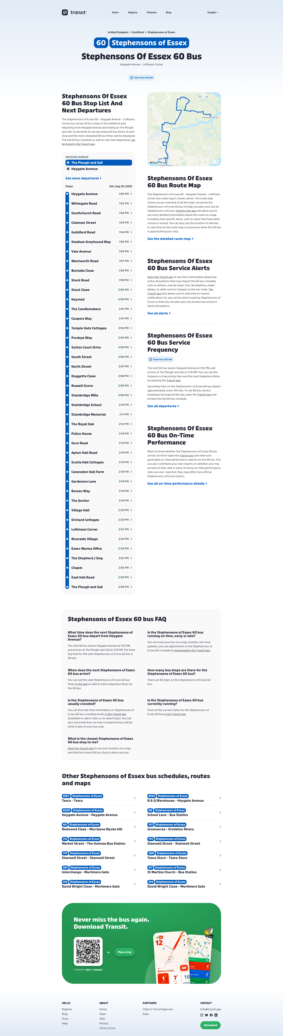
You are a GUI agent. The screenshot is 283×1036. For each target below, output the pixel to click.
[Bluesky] (206, 1015)
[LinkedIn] (215, 1015)
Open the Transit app (160, 277)
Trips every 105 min (143, 77)
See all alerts (157, 313)
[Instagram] (201, 1015)
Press (65, 1018)
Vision (115, 12)
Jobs (102, 1018)
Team (102, 1013)
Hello (66, 1003)
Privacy (103, 1023)
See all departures (161, 406)
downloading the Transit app (192, 650)
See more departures (82, 178)
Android (98, 969)
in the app (81, 684)
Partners (152, 12)
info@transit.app (210, 1009)
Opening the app (186, 210)
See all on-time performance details (175, 483)
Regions (132, 12)
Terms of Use (107, 1028)
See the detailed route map (169, 238)
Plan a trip (124, 952)
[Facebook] (211, 1015)
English (212, 12)
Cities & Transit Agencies (158, 1009)
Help (65, 1023)
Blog (168, 12)
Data (146, 1013)
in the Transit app (115, 714)
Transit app (174, 380)
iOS (87, 969)
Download (210, 1025)
